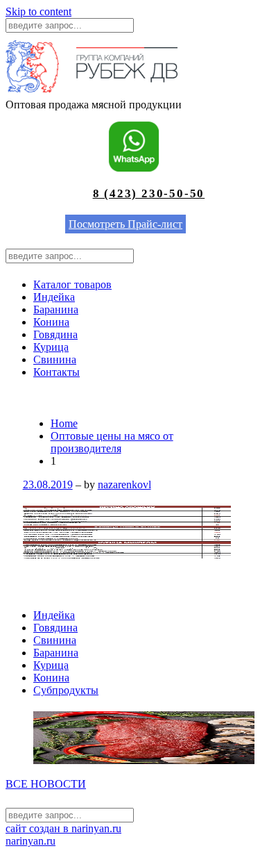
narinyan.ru (30, 841)
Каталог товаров (72, 284)
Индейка (54, 297)
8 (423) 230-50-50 (149, 193)
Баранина (55, 309)
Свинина (54, 359)
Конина (51, 322)
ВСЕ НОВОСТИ (46, 784)
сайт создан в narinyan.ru (63, 828)
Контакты (56, 372)
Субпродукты (65, 690)
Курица (51, 347)
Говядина (55, 334)
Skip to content (38, 11)
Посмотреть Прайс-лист (125, 224)
